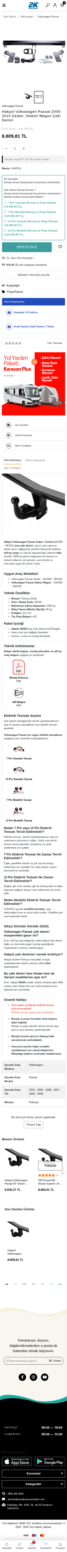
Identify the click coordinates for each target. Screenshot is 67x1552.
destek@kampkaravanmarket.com (26, 1499)
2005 (40, 1093)
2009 (40, 1089)
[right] (63, 1173)
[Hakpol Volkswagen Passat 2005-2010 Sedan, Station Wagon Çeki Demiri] (18, 1232)
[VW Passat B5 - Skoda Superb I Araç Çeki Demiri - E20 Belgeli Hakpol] (50, 1161)
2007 (57, 1089)
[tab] (13, 460)
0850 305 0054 (15, 1493)
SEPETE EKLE (27, 247)
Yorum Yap (33, 1124)
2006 (32, 1093)
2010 (32, 1089)
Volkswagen (36, 1064)
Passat (33, 1077)
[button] (5, 55)
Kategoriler (33, 1484)
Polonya (34, 1102)
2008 (48, 1089)
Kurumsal (33, 1473)
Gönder (57, 1360)
